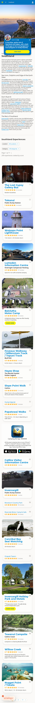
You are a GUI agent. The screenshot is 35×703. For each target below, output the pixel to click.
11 (22, 700)
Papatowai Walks (15, 411)
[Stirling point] (17, 340)
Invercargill (5, 118)
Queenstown (22, 66)
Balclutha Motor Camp (12, 312)
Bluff (23, 122)
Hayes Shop (12, 370)
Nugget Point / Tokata (13, 683)
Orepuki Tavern (10, 556)
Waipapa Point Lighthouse (14, 231)
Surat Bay (25, 79)
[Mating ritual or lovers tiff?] (17, 528)
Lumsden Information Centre (16, 264)
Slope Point (20, 125)
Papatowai (9, 70)
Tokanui (9, 200)
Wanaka (30, 66)
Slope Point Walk (15, 385)
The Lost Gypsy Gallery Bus (14, 186)
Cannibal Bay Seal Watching (13, 540)
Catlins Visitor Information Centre (16, 461)
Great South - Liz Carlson (32, 27)
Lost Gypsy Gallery (15, 104)
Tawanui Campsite (16, 634)
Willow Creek (13, 649)
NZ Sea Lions (5, 83)
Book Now (10, 323)
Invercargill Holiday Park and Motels (16, 597)
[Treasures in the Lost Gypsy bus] (17, 174)
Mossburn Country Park (13, 503)
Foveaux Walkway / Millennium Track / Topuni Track (16, 353)
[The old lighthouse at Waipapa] (17, 220)
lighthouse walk (18, 92)
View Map (17, 52)
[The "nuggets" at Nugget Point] (17, 672)
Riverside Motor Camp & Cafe (15, 512)
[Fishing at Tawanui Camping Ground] (17, 623)
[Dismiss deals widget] (3, 696)
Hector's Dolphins (28, 86)
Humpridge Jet (10, 402)
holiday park (5, 129)
